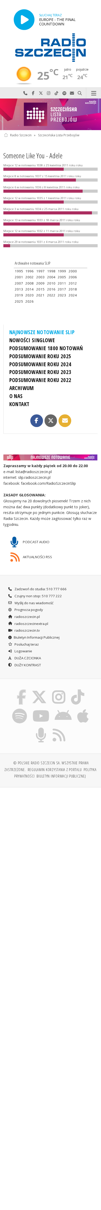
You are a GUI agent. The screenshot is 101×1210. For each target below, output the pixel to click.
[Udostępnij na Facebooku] (36, 420)
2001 (19, 277)
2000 (73, 271)
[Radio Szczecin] (50, 47)
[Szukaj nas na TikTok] (77, 690)
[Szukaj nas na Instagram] (58, 690)
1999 (62, 271)
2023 (62, 295)
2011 (62, 283)
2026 (29, 301)
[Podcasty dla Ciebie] (41, 728)
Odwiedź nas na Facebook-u (33, 93)
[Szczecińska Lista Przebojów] (50, 114)
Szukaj (80, 93)
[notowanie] (51, 457)
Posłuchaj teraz (26, 644)
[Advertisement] (50, 844)
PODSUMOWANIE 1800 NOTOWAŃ (46, 348)
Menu (93, 93)
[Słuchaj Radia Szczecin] (24, 19)
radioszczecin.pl (27, 616)
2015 (40, 289)
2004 (51, 277)
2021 (40, 295)
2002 (29, 277)
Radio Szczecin (21, 135)
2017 (62, 289)
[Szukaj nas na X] (39, 690)
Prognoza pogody (28, 609)
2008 (29, 283)
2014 (29, 289)
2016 (51, 289)
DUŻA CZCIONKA (27, 658)
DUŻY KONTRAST (27, 665)
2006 (73, 277)
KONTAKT (19, 404)
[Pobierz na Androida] (63, 709)
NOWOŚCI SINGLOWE (32, 340)
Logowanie (23, 651)
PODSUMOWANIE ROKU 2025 (40, 356)
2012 (73, 283)
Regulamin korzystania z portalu (55, 769)
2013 (19, 289)
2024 (73, 295)
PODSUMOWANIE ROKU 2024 (40, 364)
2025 (19, 301)
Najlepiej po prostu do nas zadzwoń (25, 93)
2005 (62, 277)
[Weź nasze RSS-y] (59, 728)
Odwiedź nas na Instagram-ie (49, 93)
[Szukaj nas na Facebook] (21, 690)
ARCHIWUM (21, 388)
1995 (19, 271)
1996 (29, 271)
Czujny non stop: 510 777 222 (38, 596)
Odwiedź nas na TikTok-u (56, 93)
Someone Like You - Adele (32, 155)
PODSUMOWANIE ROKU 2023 (40, 372)
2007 (19, 283)
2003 (40, 277)
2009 (40, 283)
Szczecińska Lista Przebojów (58, 135)
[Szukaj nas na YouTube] (41, 709)
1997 (40, 271)
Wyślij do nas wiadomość (72, 93)
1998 (51, 271)
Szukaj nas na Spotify (64, 93)
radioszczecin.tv (27, 630)
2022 (51, 295)
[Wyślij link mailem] (65, 420)
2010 (51, 283)
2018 (73, 289)
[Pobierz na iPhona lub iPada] (83, 709)
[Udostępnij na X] (51, 420)
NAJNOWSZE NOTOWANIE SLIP (42, 332)
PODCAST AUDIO (35, 542)
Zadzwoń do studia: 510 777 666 (40, 589)
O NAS (16, 396)
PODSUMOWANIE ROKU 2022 (40, 380)
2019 (19, 295)
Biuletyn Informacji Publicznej (37, 637)
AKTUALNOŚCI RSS (37, 557)
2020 (29, 295)
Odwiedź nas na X (41, 93)
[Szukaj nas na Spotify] (20, 709)
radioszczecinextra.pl (31, 623)
